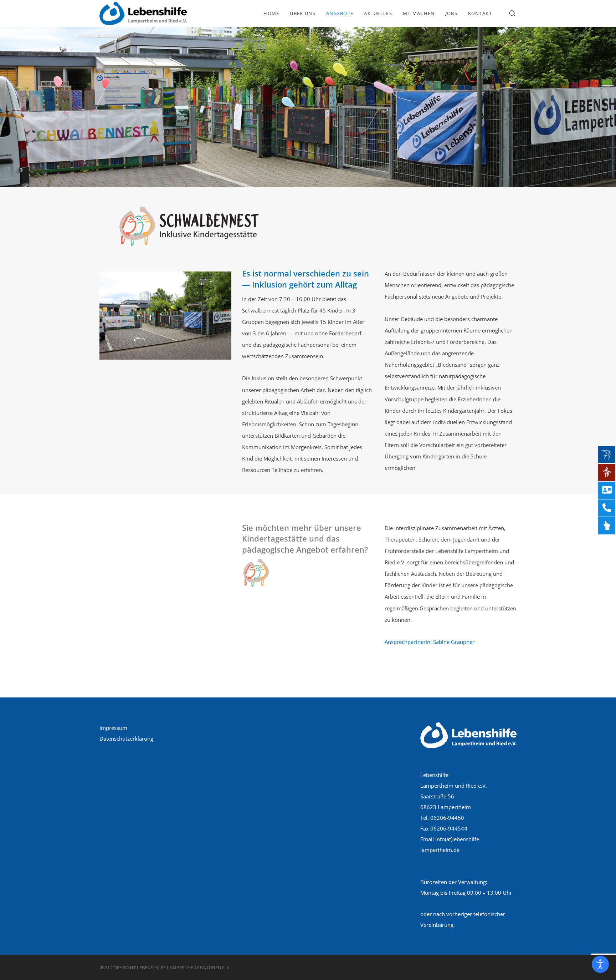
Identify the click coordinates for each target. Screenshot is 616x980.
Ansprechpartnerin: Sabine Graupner (429, 641)
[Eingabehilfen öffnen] (600, 964)
